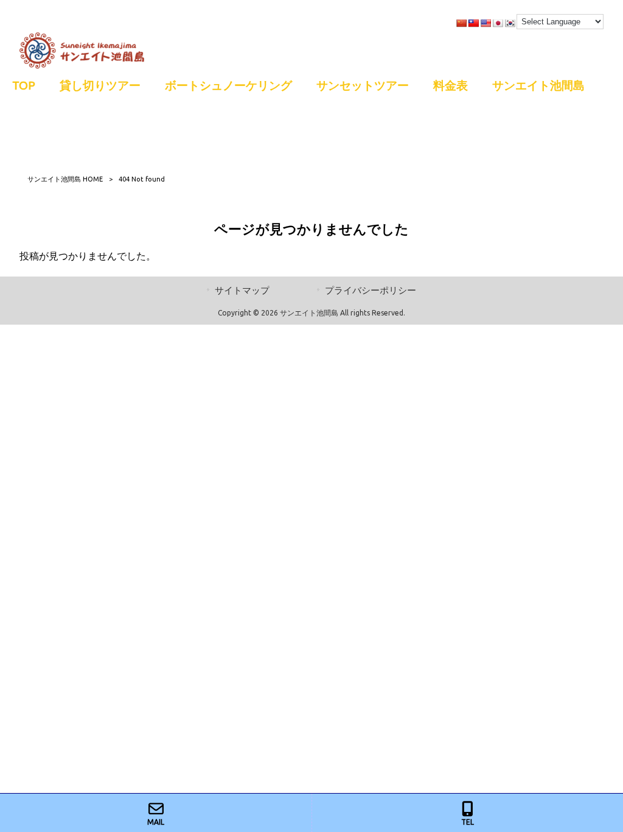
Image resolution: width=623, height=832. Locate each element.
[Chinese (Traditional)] (473, 23)
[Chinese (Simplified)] (461, 23)
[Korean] (509, 23)
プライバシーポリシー (370, 290)
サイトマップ (242, 290)
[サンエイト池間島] (81, 65)
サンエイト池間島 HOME (65, 179)
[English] (485, 23)
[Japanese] (497, 23)
